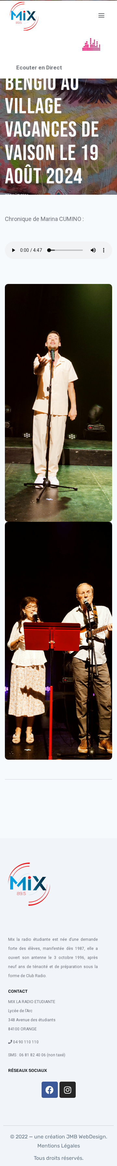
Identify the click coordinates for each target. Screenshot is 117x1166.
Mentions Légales (58, 1146)
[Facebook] (50, 1090)
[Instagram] (67, 1090)
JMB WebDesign (85, 1137)
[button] (101, 15)
